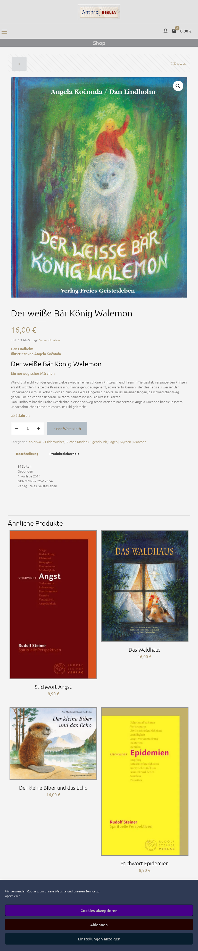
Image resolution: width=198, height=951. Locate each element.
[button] (178, 86)
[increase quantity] (38, 428)
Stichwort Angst (53, 687)
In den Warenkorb (67, 428)
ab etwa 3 (36, 441)
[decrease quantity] (16, 428)
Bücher (70, 441)
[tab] (27, 454)
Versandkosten (49, 340)
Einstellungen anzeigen (99, 938)
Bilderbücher (54, 441)
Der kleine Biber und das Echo (53, 788)
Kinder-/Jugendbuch (92, 441)
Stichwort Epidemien (145, 863)
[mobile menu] (4, 31)
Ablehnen (99, 924)
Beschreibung (27, 453)
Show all (180, 63)
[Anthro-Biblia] (99, 12)
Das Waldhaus (145, 649)
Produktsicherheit (64, 453)
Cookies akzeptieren (99, 910)
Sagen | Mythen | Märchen (127, 441)
